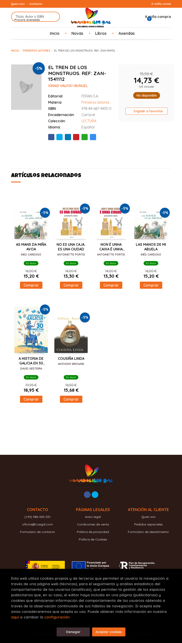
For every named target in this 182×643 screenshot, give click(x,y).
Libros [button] (101, 33)
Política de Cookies (93, 539)
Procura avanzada (27, 19)
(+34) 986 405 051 (37, 517)
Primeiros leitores (36, 50)
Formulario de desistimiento (148, 532)
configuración (57, 617)
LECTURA (88, 121)
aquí (15, 617)
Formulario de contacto (37, 532)
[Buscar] (54, 17)
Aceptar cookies (109, 632)
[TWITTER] (95, 494)
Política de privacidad (93, 532)
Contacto (35, 4)
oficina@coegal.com (37, 524)
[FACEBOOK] (87, 494)
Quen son (18, 4)
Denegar (73, 632)
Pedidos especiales (148, 524)
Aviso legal (93, 517)
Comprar (31, 285)
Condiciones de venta (93, 524)
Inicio (15, 50)
